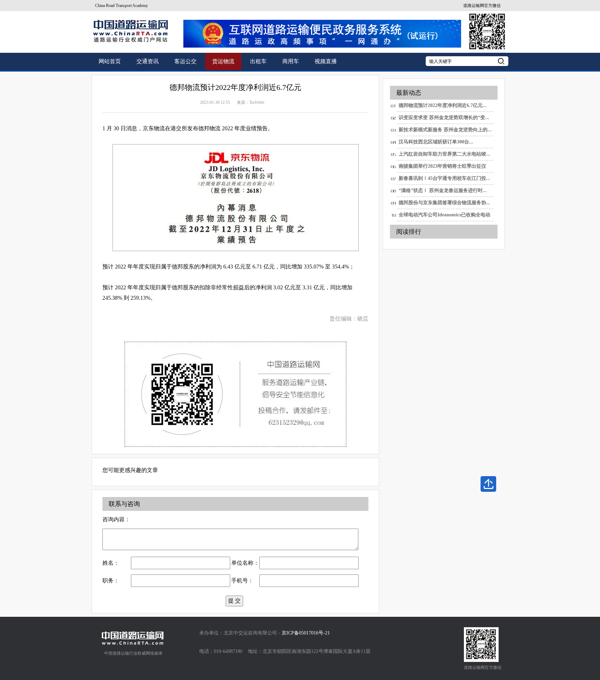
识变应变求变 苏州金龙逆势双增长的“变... (444, 117)
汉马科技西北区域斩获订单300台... (436, 141)
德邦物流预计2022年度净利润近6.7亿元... (443, 105)
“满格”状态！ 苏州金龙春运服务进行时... (443, 190)
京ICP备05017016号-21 (306, 633)
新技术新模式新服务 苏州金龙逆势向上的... (445, 129)
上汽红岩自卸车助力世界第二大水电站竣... (444, 154)
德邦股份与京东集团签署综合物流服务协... (444, 202)
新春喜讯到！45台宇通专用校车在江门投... (444, 178)
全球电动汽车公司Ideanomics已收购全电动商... (444, 216)
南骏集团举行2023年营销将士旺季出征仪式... (442, 168)
